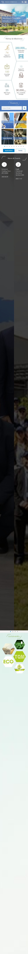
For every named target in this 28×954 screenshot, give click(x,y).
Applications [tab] (9, 150)
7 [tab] (18, 146)
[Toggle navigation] (25, 2)
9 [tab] (23, 146)
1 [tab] (11, 31)
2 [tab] (14, 31)
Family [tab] (20, 150)
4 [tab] (11, 146)
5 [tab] (14, 146)
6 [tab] (16, 146)
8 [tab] (21, 146)
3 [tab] (16, 31)
